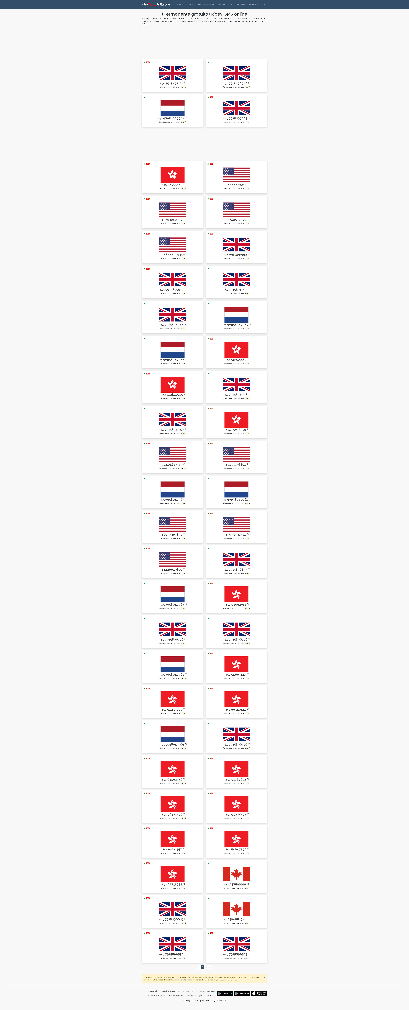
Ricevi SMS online (152, 991)
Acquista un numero (194, 4)
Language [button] (205, 995)
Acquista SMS (209, 4)
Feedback (191, 995)
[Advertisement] (204, 42)
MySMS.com (156, 4)
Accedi (263, 4)
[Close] (264, 977)
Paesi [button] (179, 4)
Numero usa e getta (156, 995)
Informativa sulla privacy (182, 980)
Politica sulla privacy (176, 995)
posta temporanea (225, 4)
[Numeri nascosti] (148, 62)
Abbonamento (241, 4)
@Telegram (254, 4)
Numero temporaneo (206, 991)
